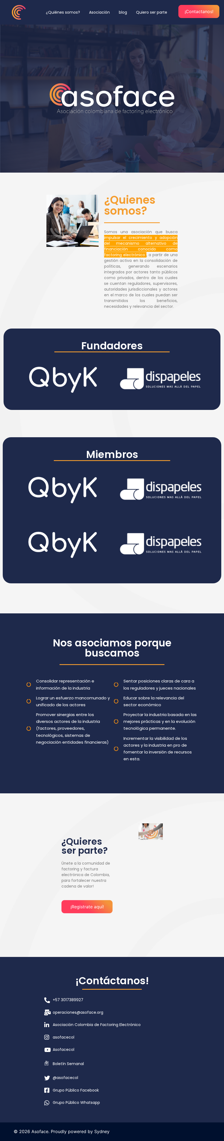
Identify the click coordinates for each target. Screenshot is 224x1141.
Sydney (102, 1131)
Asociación (99, 12)
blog (123, 12)
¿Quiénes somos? (63, 12)
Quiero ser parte (151, 12)
